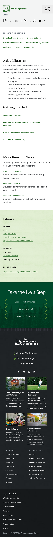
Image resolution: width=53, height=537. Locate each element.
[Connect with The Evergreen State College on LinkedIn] (34, 371)
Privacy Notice (8, 524)
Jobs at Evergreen (37, 478)
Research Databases (12, 42)
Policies (6, 511)
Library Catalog (34, 37)
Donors (9, 478)
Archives (7, 47)
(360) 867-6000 (26, 363)
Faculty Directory (36, 458)
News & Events (35, 474)
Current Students (13, 454)
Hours (17, 47)
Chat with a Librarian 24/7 (14, 139)
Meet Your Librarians (12, 115)
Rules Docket (8, 515)
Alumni (9, 482)
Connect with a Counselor (26, 301)
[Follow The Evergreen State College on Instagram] (29, 371)
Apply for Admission (26, 316)
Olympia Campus (10, 255)
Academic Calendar (37, 470)
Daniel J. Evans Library (13, 37)
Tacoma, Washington (26, 358)
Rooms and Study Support (37, 42)
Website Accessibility (11, 498)
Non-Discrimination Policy (12, 519)
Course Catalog (36, 466)
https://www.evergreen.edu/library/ (18, 240)
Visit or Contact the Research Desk (18, 132)
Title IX (5, 528)
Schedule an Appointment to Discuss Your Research (21, 124)
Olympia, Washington (26, 353)
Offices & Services (37, 462)
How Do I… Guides (11, 171)
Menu (47, 7)
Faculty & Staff (12, 474)
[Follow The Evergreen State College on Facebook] (18, 371)
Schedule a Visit (26, 309)
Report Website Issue (11, 494)
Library (5, 14)
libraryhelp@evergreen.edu (14, 237)
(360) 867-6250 (9, 233)
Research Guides (10, 183)
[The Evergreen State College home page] (26, 342)
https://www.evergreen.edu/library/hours (20, 271)
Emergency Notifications (12, 502)
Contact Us (29, 47)
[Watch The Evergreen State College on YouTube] (23, 371)
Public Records (9, 506)
